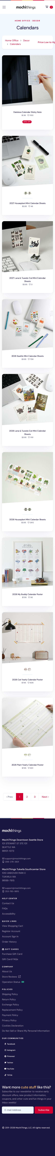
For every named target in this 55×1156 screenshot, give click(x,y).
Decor (36, 21)
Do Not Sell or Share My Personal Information (26, 1030)
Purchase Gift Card (12, 954)
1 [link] (19, 796)
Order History (9, 941)
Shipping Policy (10, 994)
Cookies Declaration (12, 1025)
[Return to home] (25, 7)
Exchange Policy (10, 1004)
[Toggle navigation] (4, 7)
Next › (45, 796)
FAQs (5, 908)
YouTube (11, 1068)
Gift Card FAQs (10, 959)
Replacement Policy (12, 1009)
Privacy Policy (9, 1020)
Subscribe (45, 1110)
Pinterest (12, 1056)
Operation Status (11, 982)
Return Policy (9, 999)
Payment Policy (10, 1015)
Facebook (12, 1044)
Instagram (12, 1050)
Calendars (27, 28)
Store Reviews (10, 976)
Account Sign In (10, 936)
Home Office (22, 21)
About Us (7, 971)
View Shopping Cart (12, 925)
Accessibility (8, 913)
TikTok (10, 1075)
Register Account (11, 931)
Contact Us (8, 903)
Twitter (11, 1062)
